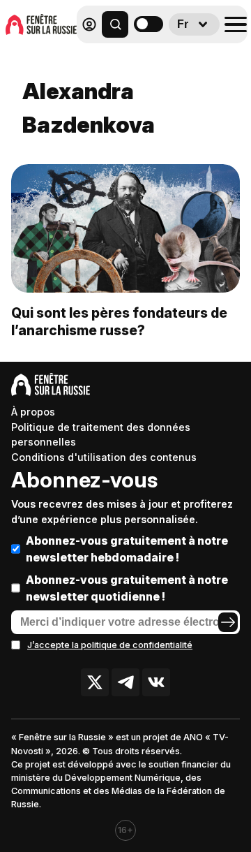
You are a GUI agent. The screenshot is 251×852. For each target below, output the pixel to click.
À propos (33, 412)
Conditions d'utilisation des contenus (104, 457)
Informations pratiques (166, 60)
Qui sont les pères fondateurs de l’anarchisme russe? (119, 321)
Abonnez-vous (84, 479)
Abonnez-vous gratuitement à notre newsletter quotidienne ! (127, 588)
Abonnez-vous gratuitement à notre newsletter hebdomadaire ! (127, 549)
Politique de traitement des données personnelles (100, 434)
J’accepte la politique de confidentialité (109, 645)
